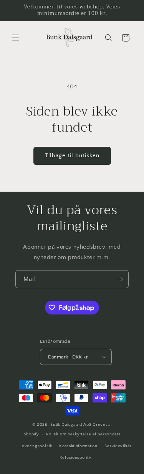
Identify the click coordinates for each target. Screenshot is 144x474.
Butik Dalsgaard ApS (70, 424)
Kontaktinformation (78, 446)
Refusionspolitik (76, 457)
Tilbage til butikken (72, 155)
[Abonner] (119, 279)
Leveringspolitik (36, 446)
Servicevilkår (117, 446)
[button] (15, 37)
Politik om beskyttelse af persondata (83, 434)
